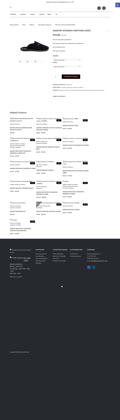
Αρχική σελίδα (14, 24)
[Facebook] (99, 8)
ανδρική (67, 90)
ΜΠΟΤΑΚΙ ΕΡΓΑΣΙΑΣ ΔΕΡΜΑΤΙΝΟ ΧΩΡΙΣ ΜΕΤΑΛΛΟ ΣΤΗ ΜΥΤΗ (21, 129)
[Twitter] (70, 96)
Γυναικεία (13, 14)
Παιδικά (32, 14)
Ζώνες (49, 14)
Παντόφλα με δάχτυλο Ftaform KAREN (109, 31)
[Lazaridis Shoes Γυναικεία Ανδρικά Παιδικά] (23, 7)
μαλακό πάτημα (94, 90)
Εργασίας (17, 124)
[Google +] (75, 96)
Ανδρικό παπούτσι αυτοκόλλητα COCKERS (76, 145)
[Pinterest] (72, 96)
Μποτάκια (70, 122)
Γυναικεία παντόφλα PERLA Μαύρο (105, 31)
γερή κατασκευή (85, 90)
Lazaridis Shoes (24, 352)
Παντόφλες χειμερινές (44, 24)
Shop (23, 24)
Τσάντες (41, 14)
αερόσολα (61, 90)
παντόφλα (101, 90)
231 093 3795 (92, 256)
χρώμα (55, 62)
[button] (117, 5)
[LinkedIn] (78, 96)
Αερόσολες (66, 141)
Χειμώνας (75, 87)
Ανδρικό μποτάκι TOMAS (70, 125)
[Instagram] (104, 8)
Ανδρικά (23, 14)
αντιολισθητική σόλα (75, 90)
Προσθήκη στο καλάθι (70, 76)
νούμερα (55, 56)
